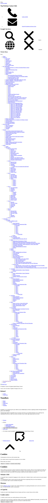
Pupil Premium (8, 73)
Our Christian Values (10, 65)
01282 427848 (25, 16)
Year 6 (9, 93)
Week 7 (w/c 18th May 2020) (16, 109)
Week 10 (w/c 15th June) (15, 113)
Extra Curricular (13, 378)
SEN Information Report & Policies (15, 75)
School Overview (16, 275)
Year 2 (9, 88)
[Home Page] (3, 384)
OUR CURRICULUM (12, 221)
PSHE (11, 272)
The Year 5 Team (13, 213)
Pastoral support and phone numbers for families (15, 132)
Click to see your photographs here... (15, 103)
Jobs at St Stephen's (9, 125)
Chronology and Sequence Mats (19, 312)
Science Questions (16, 257)
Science (12, 249)
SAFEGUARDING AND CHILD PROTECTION (16, 79)
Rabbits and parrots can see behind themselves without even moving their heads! (31, 267)
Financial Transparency (10, 122)
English (12, 191)
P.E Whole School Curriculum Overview (21, 308)
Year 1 (9, 87)
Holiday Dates (8, 137)
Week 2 (14, 181)
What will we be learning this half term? (21, 166)
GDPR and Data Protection (11, 143)
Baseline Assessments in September (17, 158)
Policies (7, 70)
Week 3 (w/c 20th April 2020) (16, 105)
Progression (15, 254)
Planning (14, 283)
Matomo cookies (7, 485)
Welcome (7, 59)
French (11, 356)
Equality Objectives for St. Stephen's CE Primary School (17, 119)
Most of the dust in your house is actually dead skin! (26, 266)
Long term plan (16, 253)
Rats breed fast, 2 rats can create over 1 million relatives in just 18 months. (30, 265)
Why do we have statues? (13, 99)
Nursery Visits (13, 150)
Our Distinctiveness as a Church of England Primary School (17, 67)
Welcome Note (13, 211)
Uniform (12, 156)
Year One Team (13, 176)
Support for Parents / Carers (13, 77)
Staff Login (5, 429)
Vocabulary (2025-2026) (18, 245)
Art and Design (13, 324)
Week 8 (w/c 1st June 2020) (16, 110)
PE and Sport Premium (10, 82)
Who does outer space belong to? (14, 96)
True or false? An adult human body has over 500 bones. (27, 263)
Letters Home (13, 169)
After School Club (9, 83)
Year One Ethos (13, 175)
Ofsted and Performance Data (11, 69)
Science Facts (15, 264)
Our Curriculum (13, 212)
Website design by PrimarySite (18, 440)
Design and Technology (15, 338)
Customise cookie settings (15, 463)
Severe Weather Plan (10, 72)
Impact (14, 360)
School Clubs (8, 140)
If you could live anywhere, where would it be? (17, 97)
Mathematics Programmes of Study (20, 241)
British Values (8, 64)
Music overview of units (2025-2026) (20, 303)
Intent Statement (16, 223)
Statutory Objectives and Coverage (20, 276)
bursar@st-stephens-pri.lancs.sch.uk (29, 26)
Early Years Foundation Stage (16, 371)
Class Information (14, 187)
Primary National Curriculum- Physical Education (23, 323)
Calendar (7, 128)
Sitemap (4, 420)
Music (11, 302)
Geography (12, 295)
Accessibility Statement (10, 426)
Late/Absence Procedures (11, 138)
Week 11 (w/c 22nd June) (15, 114)
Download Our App (7, 381)
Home (4, 56)
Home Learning (13, 177)
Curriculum (12, 165)
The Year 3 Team (13, 203)
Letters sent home (9, 126)
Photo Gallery (13, 168)
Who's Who (8, 62)
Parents (4, 129)
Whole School (11, 86)
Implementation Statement (18, 279)
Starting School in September (16, 155)
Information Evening (14, 153)
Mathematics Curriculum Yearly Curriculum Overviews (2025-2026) (26, 243)
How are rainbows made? (21, 259)
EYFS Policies (13, 163)
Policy (14, 235)
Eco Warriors (13, 376)
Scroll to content (3, 3)
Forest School (13, 375)
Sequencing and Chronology (18, 373)
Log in (4, 382)
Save (11, 501)
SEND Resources (11, 102)
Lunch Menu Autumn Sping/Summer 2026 (14, 130)
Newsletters (8, 127)
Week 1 (14, 179)
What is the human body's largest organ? (23, 262)
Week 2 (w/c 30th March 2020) (16, 104)
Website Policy (8, 425)
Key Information (6, 66)
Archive (17, 233)
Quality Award (13, 172)
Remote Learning (13, 380)
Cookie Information (9, 424)
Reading (14, 192)
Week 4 (14, 183)
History (11, 277)
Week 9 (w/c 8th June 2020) (16, 112)
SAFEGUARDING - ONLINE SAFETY (14, 80)
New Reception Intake (12, 148)
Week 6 (14, 185)
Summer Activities (11, 85)
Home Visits (12, 152)
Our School (8, 58)
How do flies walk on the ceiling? (22, 258)
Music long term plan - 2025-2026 (19, 304)
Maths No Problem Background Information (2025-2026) (24, 242)
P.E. (11, 214)
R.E (11, 222)
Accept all (7, 463)
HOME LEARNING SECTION (12, 84)
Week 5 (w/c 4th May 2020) (16, 107)
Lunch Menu (8, 135)
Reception (18, 225)
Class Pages (8, 147)
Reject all (2, 463)
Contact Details (9, 60)
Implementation (16, 358)
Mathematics (13, 195)
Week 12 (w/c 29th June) (15, 115)
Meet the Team (13, 162)
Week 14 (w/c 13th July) (15, 117)
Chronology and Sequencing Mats (19, 224)
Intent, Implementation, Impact (19, 305)
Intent (14, 357)
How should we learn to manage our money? (17, 98)
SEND (7, 74)
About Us (5, 57)
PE (11, 207)
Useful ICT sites (13, 198)
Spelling (14, 194)
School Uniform (9, 134)
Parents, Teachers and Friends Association (14, 142)
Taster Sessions (13, 154)
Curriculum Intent (16, 237)
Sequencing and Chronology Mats (19, 343)
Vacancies (7, 63)
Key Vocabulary (16, 255)
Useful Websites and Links (13, 78)
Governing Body (9, 120)
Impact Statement (16, 281)
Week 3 (14, 182)
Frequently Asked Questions (16, 159)
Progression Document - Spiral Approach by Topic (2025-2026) (25, 244)
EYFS (9, 160)
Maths (11, 239)
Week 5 (14, 184)
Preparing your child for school (16, 157)
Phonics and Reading (10, 118)
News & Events (6, 124)
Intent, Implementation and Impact (19, 246)
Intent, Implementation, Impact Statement (21, 269)
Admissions (8, 68)
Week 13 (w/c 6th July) (15, 116)
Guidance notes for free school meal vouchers (15, 136)
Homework (12, 170)
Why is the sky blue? (20, 261)
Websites (14, 355)
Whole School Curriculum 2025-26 (20, 238)
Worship (12, 377)
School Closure (13, 199)
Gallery (7, 146)
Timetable (12, 164)
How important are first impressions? (15, 100)
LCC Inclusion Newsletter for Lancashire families (18, 76)
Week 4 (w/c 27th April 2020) (16, 106)
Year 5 (9, 92)
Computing (12, 268)
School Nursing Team (10, 139)
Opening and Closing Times (11, 133)
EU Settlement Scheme (10, 123)
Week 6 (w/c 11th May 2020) (16, 108)
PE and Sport (13, 307)
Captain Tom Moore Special (13, 94)
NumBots (12, 167)
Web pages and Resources (18, 256)
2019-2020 (20, 234)
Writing (14, 193)
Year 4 (9, 90)
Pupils (4, 145)
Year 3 (9, 89)
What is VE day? (11, 95)
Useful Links (8, 144)
